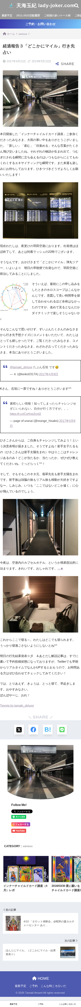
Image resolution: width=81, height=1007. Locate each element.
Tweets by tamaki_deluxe (17, 705)
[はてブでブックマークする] (48, 729)
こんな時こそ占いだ (53, 985)
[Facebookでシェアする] (33, 729)
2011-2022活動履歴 (28, 15)
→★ (60, 568)
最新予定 (7, 15)
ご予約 (33, 985)
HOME (43, 978)
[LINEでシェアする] (62, 729)
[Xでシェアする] (19, 729)
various (28, 846)
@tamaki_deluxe (21, 367)
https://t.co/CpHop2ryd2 (25, 413)
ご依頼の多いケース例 (57, 15)
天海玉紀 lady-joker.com (45, 5)
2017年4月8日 (48, 374)
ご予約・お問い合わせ (40, 24)
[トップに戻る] (5, 989)
